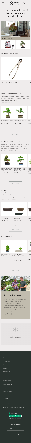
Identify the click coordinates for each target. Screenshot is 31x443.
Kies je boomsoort (7, 388)
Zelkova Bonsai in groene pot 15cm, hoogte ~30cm (7, 121)
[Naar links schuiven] (12, 87)
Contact (5, 375)
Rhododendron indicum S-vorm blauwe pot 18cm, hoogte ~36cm (20, 169)
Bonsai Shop (17, 440)
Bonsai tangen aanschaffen (9, 82)
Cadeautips (6, 398)
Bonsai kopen (6, 38)
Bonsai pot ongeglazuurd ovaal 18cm (20, 218)
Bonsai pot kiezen (7, 391)
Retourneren (6, 368)
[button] (3, 3)
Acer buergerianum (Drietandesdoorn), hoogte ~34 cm (7, 256)
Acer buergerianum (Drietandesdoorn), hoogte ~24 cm (20, 256)
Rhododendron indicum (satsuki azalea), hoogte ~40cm (6, 169)
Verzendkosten (6, 361)
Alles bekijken (15, 134)
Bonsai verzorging (7, 384)
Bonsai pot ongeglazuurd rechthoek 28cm (7, 218)
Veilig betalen (6, 364)
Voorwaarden (6, 371)
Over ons (5, 357)
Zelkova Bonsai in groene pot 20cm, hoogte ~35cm (20, 121)
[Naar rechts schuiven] (18, 87)
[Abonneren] (22, 428)
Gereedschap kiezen (8, 395)
